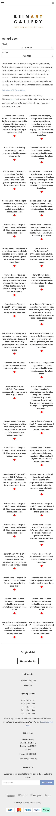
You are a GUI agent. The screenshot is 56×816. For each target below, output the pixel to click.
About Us (28, 685)
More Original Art (28, 661)
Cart (54, 4)
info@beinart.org (31, 758)
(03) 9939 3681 (31, 754)
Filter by (5, 44)
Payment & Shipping (28, 680)
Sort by (5, 52)
